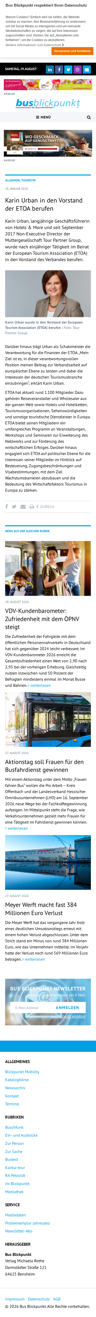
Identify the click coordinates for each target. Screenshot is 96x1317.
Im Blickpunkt (17, 1183)
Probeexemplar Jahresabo (27, 1223)
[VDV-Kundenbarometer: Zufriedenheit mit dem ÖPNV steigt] (48, 568)
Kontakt (12, 1095)
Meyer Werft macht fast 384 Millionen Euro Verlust (41, 909)
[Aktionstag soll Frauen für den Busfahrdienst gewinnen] (48, 719)
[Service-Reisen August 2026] (48, 143)
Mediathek (14, 1191)
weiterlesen (40, 685)
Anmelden (67, 1007)
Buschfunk (14, 1127)
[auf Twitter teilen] (14, 506)
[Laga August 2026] (48, 84)
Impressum (15, 1298)
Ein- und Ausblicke (21, 1135)
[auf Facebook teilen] (7, 506)
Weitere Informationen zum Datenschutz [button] (34, 45)
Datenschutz (39, 1298)
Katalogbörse (17, 1079)
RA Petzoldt (15, 1175)
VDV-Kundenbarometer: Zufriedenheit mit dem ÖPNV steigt (42, 618)
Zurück (47, 506)
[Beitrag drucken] (31, 506)
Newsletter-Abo (19, 1230)
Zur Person (14, 1143)
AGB (56, 1298)
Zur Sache (14, 1151)
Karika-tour (15, 1167)
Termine (12, 1103)
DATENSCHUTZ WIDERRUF (68, 1016)
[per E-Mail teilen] (22, 506)
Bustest (11, 1159)
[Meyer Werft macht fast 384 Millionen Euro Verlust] (48, 862)
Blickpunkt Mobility (22, 1071)
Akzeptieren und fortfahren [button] (72, 50)
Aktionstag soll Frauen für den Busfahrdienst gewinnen (44, 766)
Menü (45, 117)
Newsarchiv (15, 1087)
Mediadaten (15, 1214)
